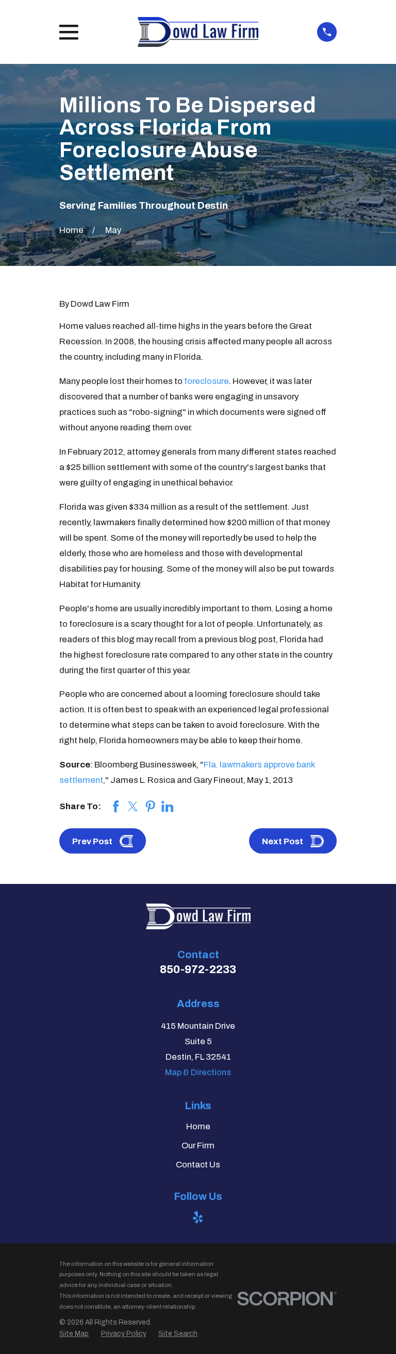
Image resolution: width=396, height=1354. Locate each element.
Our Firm (198, 1145)
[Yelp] (198, 1217)
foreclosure (206, 381)
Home (198, 1126)
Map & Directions (198, 1072)
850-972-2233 (198, 969)
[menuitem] (74, 1334)
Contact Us (198, 1164)
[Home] (198, 32)
